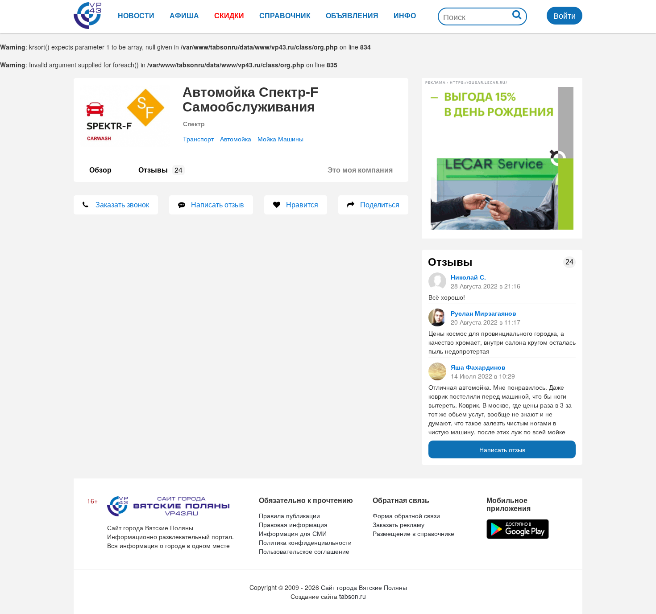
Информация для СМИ (293, 533)
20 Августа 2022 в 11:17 (485, 321)
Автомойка (235, 138)
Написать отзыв (502, 449)
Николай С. (468, 276)
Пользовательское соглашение (304, 551)
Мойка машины (280, 138)
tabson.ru (352, 596)
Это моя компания (360, 170)
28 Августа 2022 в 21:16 (485, 285)
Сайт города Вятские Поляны (364, 587)
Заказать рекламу (398, 524)
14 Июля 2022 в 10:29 (483, 375)
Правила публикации (289, 515)
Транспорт (198, 138)
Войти (564, 15)
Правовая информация (293, 524)
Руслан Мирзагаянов (483, 313)
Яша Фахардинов (478, 367)
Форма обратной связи (406, 515)
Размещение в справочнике (413, 533)
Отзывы (160, 170)
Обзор (100, 170)
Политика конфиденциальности (305, 542)
